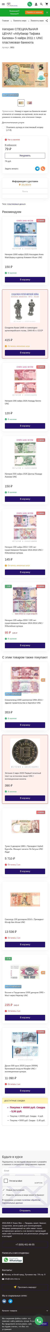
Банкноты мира (19, 21)
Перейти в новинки (34, 12)
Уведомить (25, 155)
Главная (5, 21)
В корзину (25, 279)
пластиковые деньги (16, 204)
